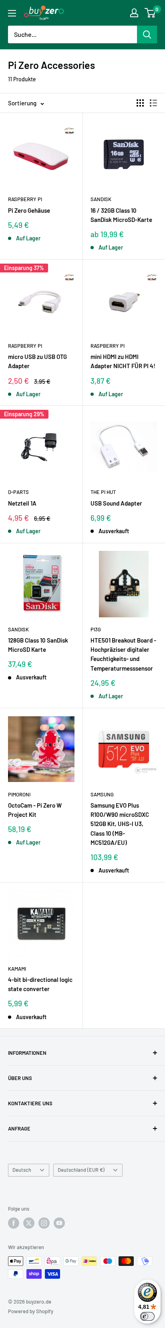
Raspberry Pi (25, 199)
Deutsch (21, 1170)
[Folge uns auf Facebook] (13, 1223)
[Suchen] (147, 34)
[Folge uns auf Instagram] (44, 1223)
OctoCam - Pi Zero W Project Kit (35, 810)
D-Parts (18, 492)
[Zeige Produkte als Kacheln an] (140, 103)
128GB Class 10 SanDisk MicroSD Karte (38, 645)
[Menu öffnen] (12, 13)
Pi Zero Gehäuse (29, 210)
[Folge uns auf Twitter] (28, 1223)
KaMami (17, 968)
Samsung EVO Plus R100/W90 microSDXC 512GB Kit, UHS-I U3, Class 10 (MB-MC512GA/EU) (120, 824)
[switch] (147, 1316)
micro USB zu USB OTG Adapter (37, 361)
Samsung (102, 794)
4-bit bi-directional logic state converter (40, 984)
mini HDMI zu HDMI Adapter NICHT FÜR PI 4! (123, 361)
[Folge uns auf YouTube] (59, 1223)
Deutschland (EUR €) (81, 1170)
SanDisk (101, 199)
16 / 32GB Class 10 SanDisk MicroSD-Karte (121, 215)
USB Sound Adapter (116, 503)
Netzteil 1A (22, 503)
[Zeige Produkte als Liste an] (153, 103)
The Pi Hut (103, 492)
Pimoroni (19, 794)
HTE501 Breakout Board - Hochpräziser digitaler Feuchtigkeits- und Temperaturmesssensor (123, 654)
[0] (150, 13)
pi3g (96, 629)
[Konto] (134, 12)
